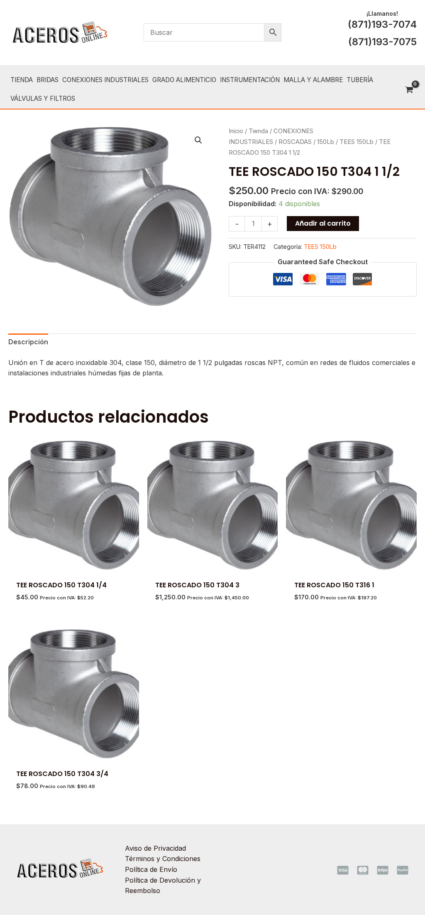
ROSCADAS (295, 142)
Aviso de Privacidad (155, 848)
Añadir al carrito (323, 223)
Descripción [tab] (28, 342)
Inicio (236, 131)
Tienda (258, 131)
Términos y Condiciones (162, 858)
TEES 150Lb (357, 142)
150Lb (325, 142)
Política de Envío (151, 869)
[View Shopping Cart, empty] (409, 90)
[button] (198, 140)
